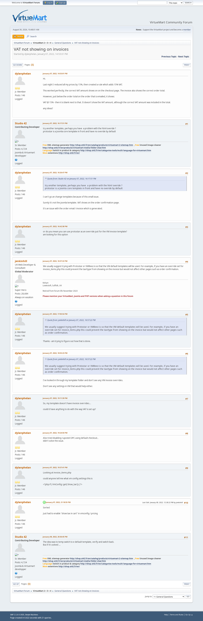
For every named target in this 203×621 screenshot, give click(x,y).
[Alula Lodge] (16, 301)
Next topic (183, 56)
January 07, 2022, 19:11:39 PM (55, 398)
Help (166, 614)
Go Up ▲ (189, 614)
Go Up (16, 584)
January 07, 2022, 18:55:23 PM (55, 353)
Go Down (17, 65)
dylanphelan (23, 73)
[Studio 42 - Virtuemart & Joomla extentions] (16, 159)
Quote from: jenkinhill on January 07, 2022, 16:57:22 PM (71, 320)
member (187, 29)
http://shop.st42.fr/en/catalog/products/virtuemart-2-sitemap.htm (101, 145)
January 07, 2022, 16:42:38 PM (55, 226)
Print (186, 65)
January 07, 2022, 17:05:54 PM (55, 314)
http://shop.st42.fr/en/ (69, 153)
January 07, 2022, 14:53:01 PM (55, 73)
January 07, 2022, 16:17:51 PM (55, 123)
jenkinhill (21, 261)
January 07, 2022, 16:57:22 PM (55, 261)
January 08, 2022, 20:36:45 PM (55, 537)
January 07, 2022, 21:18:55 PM (58, 502)
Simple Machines (31, 615)
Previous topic (169, 56)
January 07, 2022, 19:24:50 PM (55, 433)
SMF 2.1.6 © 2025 (17, 615)
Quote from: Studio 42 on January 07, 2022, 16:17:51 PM (71, 178)
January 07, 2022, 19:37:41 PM (55, 467)
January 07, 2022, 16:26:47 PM (55, 172)
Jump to (148, 596)
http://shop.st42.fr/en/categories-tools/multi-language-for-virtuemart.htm (115, 150)
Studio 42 (21, 123)
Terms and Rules (176, 614)
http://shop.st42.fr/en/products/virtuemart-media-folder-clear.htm (74, 147)
